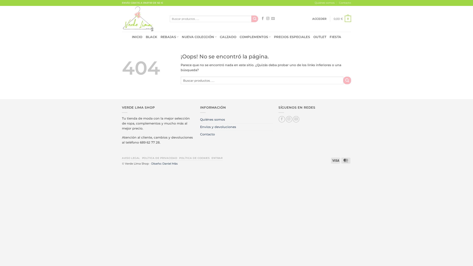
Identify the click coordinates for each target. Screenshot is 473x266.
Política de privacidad (159, 157)
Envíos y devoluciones (218, 127)
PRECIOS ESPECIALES (292, 37)
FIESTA (335, 37)
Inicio (137, 37)
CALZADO (228, 37)
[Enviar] (254, 19)
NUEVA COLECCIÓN (198, 37)
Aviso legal (131, 157)
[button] (319, 19)
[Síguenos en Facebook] (262, 19)
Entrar (217, 157)
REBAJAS (168, 37)
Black (151, 37)
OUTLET (319, 37)
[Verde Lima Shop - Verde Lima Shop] (143, 19)
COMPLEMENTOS (254, 37)
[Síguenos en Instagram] (267, 19)
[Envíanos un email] (273, 19)
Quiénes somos (325, 2)
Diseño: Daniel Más (164, 163)
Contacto (345, 2)
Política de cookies (194, 157)
